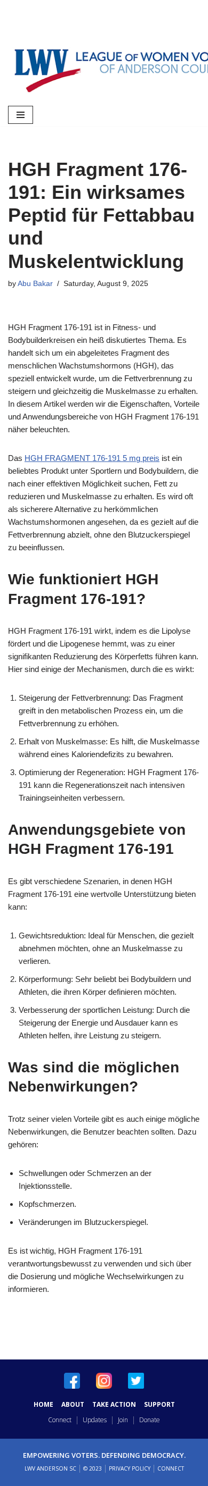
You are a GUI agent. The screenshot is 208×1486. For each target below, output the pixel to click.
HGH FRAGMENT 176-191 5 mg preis (92, 458)
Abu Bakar (35, 284)
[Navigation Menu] (20, 115)
